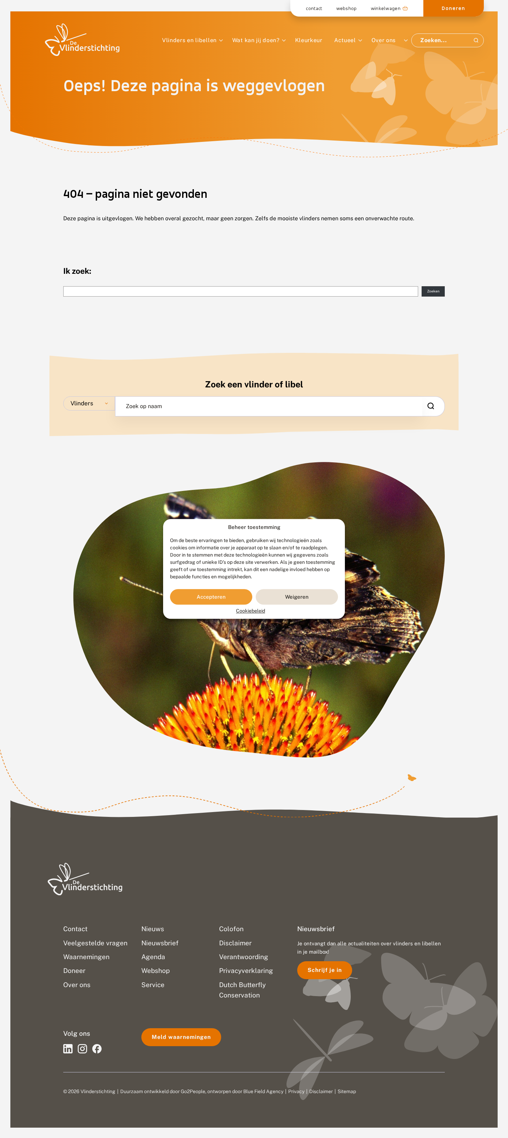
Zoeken (433, 291)
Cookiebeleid (250, 611)
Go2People (193, 1091)
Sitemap (347, 1091)
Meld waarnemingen (181, 1037)
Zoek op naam (144, 406)
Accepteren (211, 597)
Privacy (296, 1091)
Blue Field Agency (263, 1091)
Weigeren (297, 597)
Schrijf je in (325, 970)
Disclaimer (321, 1091)
